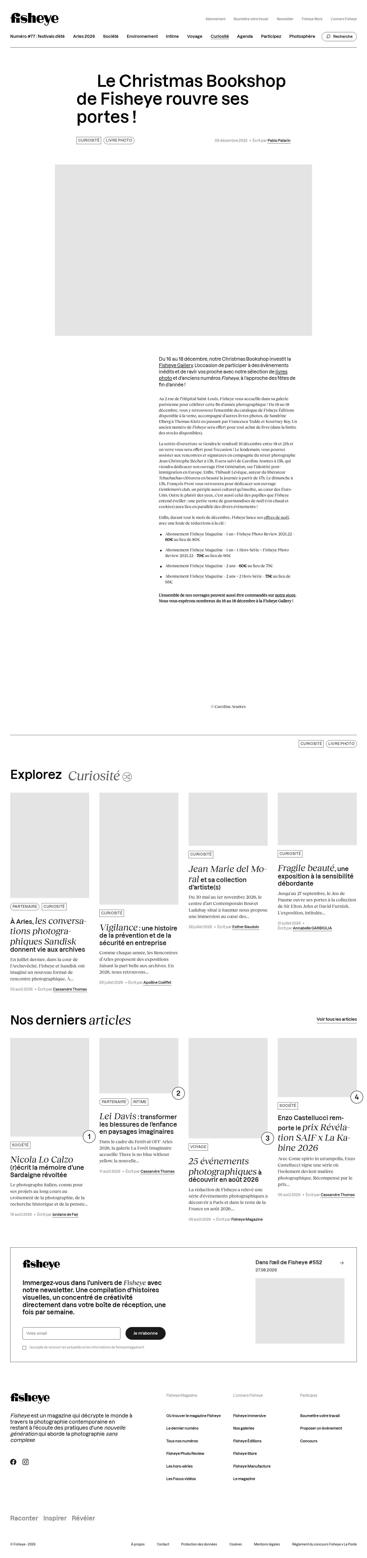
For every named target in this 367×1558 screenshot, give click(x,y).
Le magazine (244, 1479)
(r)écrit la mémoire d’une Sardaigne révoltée (47, 1166)
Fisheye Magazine (247, 1219)
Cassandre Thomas (70, 989)
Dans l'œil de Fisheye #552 (288, 1262)
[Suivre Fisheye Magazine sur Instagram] (26, 1462)
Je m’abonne (145, 1333)
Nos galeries (243, 1428)
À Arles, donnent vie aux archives (48, 934)
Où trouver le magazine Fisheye (193, 1416)
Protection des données (199, 1544)
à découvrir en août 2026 (225, 1169)
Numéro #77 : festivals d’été (37, 36)
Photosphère (302, 36)
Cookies (235, 1544)
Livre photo (119, 140)
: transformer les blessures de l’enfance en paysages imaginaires (138, 1123)
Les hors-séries (179, 1466)
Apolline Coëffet (157, 982)
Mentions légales (267, 1544)
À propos (138, 1544)
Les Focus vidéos (181, 1479)
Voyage (194, 36)
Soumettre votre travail (251, 19)
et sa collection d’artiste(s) (228, 877)
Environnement (142, 36)
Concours (308, 1441)
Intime (172, 36)
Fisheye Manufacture (252, 1466)
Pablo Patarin (279, 140)
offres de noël (276, 517)
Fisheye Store (312, 19)
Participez (271, 36)
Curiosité (220, 36)
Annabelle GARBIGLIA (312, 928)
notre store (285, 595)
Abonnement (215, 19)
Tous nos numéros (182, 1441)
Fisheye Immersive (249, 1416)
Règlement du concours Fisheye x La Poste (324, 1544)
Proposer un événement (321, 1428)
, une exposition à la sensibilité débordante (316, 875)
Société (111, 36)
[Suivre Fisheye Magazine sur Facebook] (13, 1462)
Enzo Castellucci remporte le (314, 1134)
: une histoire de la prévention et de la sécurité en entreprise (138, 934)
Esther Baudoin (245, 927)
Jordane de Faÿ (65, 1214)
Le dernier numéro (182, 1428)
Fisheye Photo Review (185, 1453)
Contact (163, 1544)
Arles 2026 (84, 36)
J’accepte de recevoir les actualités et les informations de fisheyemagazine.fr (86, 1347)
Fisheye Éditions (247, 1441)
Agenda (245, 36)
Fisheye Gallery (176, 365)
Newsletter (285, 19)
